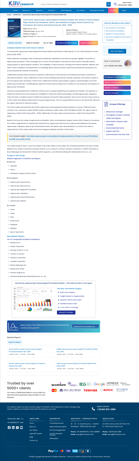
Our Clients (81, 10)
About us (33, 426)
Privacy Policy (98, 457)
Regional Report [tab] (15, 342)
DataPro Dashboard (89, 43)
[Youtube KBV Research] (21, 427)
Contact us (34, 440)
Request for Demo (66, 312)
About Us (26, 10)
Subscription (54, 438)
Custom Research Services (56, 434)
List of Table (48, 43)
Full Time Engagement (58, 430)
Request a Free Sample (115, 77)
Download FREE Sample (67, 43)
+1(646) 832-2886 (125, 5)
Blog (124, 10)
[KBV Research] (21, 4)
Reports (39, 10)
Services (51, 10)
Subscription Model (97, 10)
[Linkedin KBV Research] (13, 427)
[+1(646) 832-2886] (116, 4)
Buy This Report (117, 51)
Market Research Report (58, 426)
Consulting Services (56, 423)
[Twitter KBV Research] (17, 427)
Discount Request (112, 93)
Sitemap (107, 457)
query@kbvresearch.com (85, 434)
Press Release (66, 10)
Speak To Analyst (112, 87)
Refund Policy (87, 457)
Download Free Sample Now (84, 326)
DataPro (113, 10)
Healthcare (17, 15)
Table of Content (32, 43)
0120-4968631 (95, 432)
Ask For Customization (114, 82)
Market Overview (15, 43)
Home (15, 10)
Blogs (31, 437)
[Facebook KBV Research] (9, 427)
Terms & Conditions (74, 457)
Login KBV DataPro (36, 433)
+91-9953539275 (13, 423)
